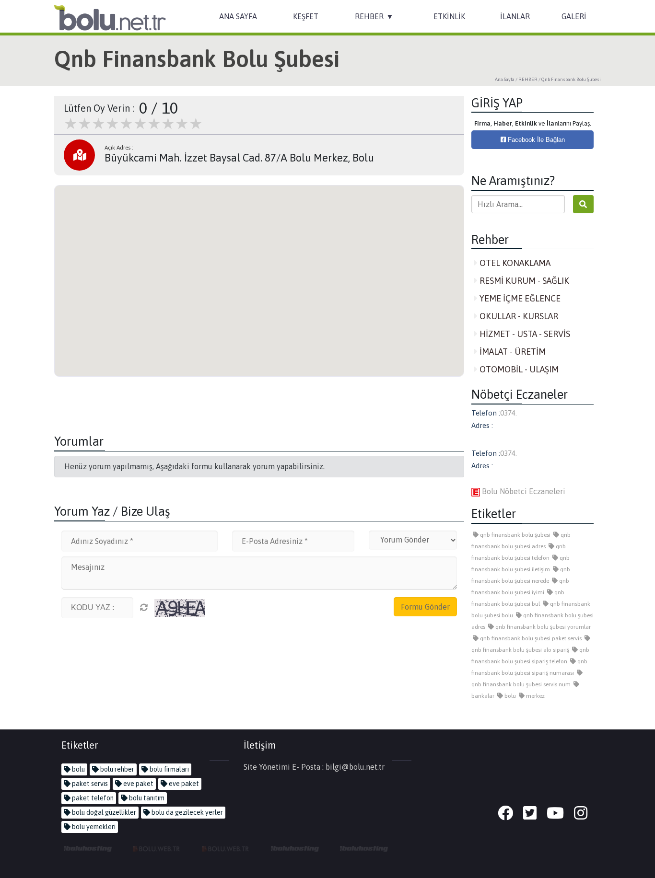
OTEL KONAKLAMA (514, 263)
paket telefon (92, 798)
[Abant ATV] (225, 848)
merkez (535, 696)
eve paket (137, 783)
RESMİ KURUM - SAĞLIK (523, 281)
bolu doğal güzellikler (103, 812)
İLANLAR (515, 16)
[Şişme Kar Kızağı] (294, 848)
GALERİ (573, 16)
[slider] (133, 123)
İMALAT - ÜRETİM (512, 352)
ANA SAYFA (238, 16)
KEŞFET (305, 16)
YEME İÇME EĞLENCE (519, 298)
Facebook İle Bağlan (535, 139)
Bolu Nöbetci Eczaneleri (522, 491)
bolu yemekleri (93, 827)
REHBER (369, 16)
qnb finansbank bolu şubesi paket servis (530, 638)
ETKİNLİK (449, 16)
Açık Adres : (119, 147)
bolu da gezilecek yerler (186, 812)
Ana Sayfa (505, 79)
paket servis (89, 783)
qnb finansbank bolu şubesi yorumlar (542, 627)
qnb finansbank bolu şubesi (514, 534)
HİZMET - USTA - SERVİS (524, 334)
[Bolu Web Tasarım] (156, 848)
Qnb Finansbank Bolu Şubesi (571, 79)
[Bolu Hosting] (87, 848)
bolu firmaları (168, 769)
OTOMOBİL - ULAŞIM (518, 369)
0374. (508, 413)
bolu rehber (116, 769)
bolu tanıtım (146, 798)
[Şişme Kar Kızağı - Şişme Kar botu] (364, 848)
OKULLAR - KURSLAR (518, 316)
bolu (509, 696)
